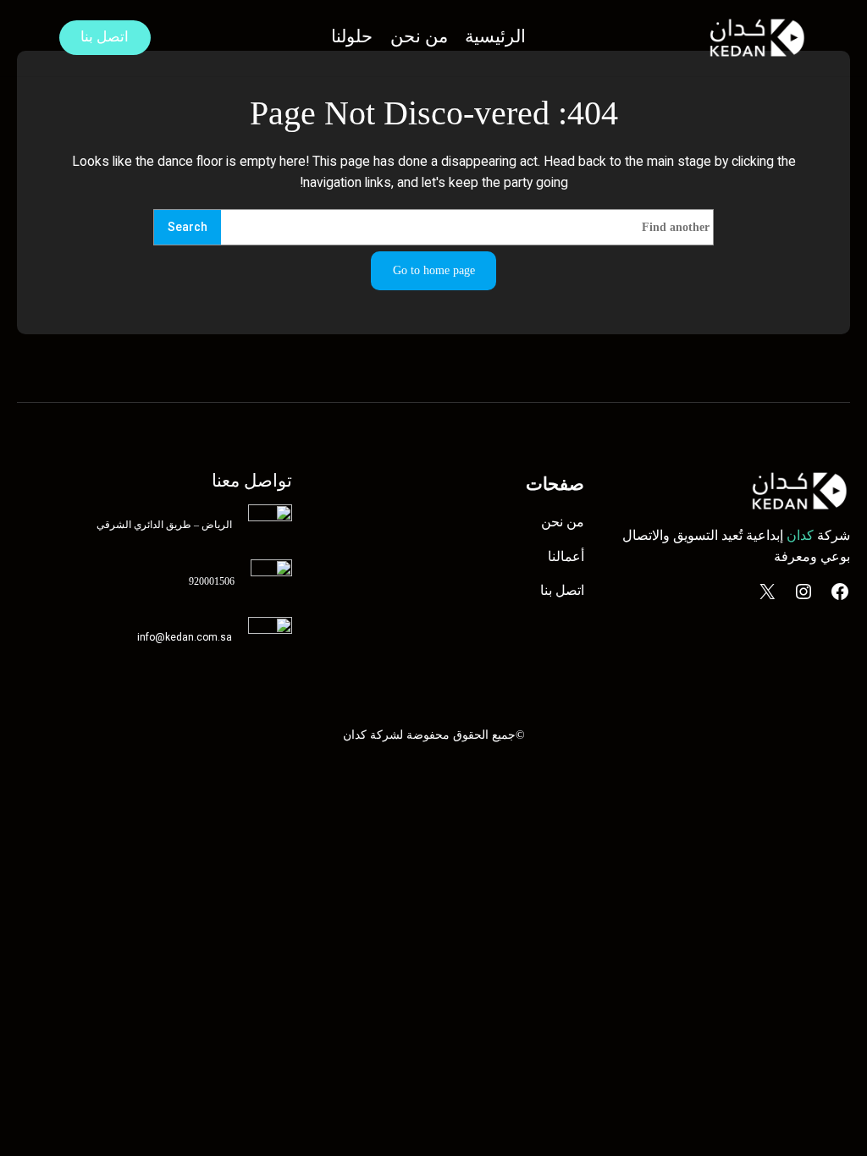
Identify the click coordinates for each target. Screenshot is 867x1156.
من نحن (562, 522)
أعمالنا (566, 556)
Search (187, 227)
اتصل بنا (104, 37)
